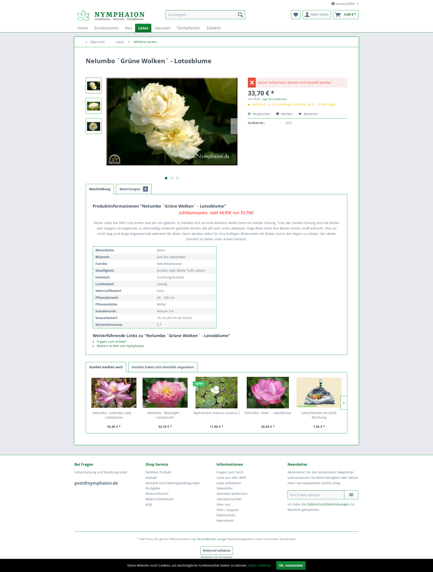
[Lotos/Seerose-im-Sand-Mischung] (319, 392)
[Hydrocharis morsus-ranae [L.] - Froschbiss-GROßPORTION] (216, 392)
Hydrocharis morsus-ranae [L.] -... (216, 415)
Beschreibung (99, 189)
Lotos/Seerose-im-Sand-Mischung (319, 415)
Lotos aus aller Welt (231, 477)
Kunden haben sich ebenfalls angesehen (163, 367)
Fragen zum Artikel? (111, 341)
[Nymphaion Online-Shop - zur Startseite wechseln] (111, 15)
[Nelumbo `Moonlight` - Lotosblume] (165, 392)
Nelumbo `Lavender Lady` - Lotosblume (114, 415)
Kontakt (151, 477)
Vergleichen (261, 114)
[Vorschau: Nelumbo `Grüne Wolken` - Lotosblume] (93, 85)
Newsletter (224, 488)
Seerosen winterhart (231, 493)
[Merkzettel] (296, 14)
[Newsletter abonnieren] (351, 494)
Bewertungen (133, 189)
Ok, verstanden (291, 565)
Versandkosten (206, 539)
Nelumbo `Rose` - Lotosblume (268, 413)
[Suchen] (240, 14)
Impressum (225, 520)
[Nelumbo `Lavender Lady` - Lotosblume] (113, 392)
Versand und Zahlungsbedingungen (172, 483)
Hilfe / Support (227, 510)
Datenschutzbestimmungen (328, 504)
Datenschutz (225, 515)
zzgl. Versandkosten (274, 99)
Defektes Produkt (158, 472)
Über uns (223, 504)
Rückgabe (152, 488)
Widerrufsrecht (156, 493)
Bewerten (310, 114)
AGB (148, 504)
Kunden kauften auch (106, 367)
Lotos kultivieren (228, 483)
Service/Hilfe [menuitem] (345, 4)
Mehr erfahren (260, 565)
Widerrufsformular (159, 499)
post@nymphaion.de (96, 483)
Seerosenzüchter (229, 499)
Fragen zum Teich (229, 472)
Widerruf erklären (216, 550)
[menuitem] (205, 14)
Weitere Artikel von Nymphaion (120, 346)
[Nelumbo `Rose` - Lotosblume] (267, 392)
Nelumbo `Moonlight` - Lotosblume (165, 415)
